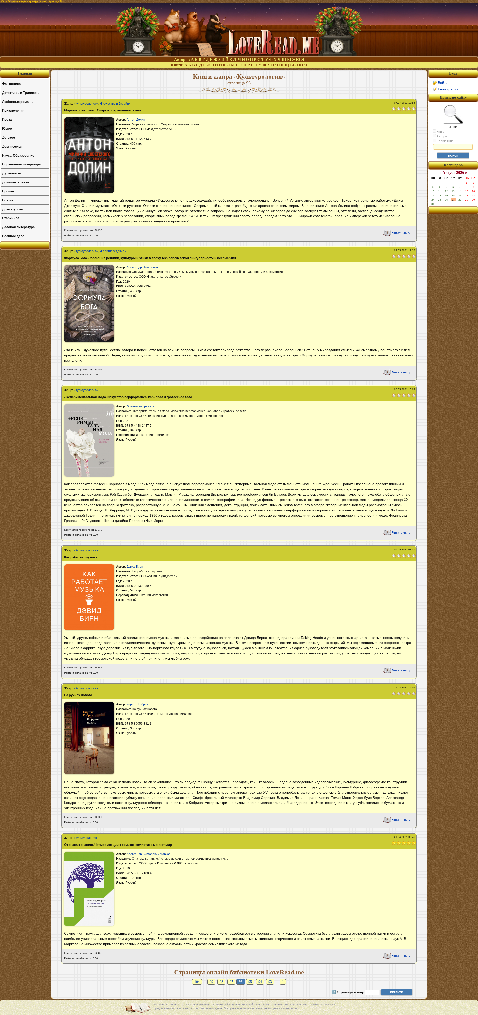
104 (197, 982)
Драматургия (12, 209)
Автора (441, 136)
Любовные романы (17, 101)
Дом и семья (12, 146)
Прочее (8, 191)
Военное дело (13, 235)
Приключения (13, 110)
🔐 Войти (440, 83)
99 (211, 982)
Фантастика (11, 83)
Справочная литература (21, 164)
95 (250, 982)
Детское (8, 137)
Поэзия (8, 200)
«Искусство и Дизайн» (115, 103)
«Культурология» (86, 103)
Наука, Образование (18, 155)
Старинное (10, 217)
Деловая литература (18, 226)
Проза (7, 119)
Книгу (440, 131)
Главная (25, 73)
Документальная (15, 182)
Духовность (11, 173)
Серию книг (444, 141)
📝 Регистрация (445, 89)
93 (270, 982)
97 (231, 982)
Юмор (7, 128)
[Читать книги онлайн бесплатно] (239, 55)
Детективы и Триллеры (20, 92)
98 (221, 982)
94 (260, 982)
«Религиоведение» (112, 251)
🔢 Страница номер (348, 992)
